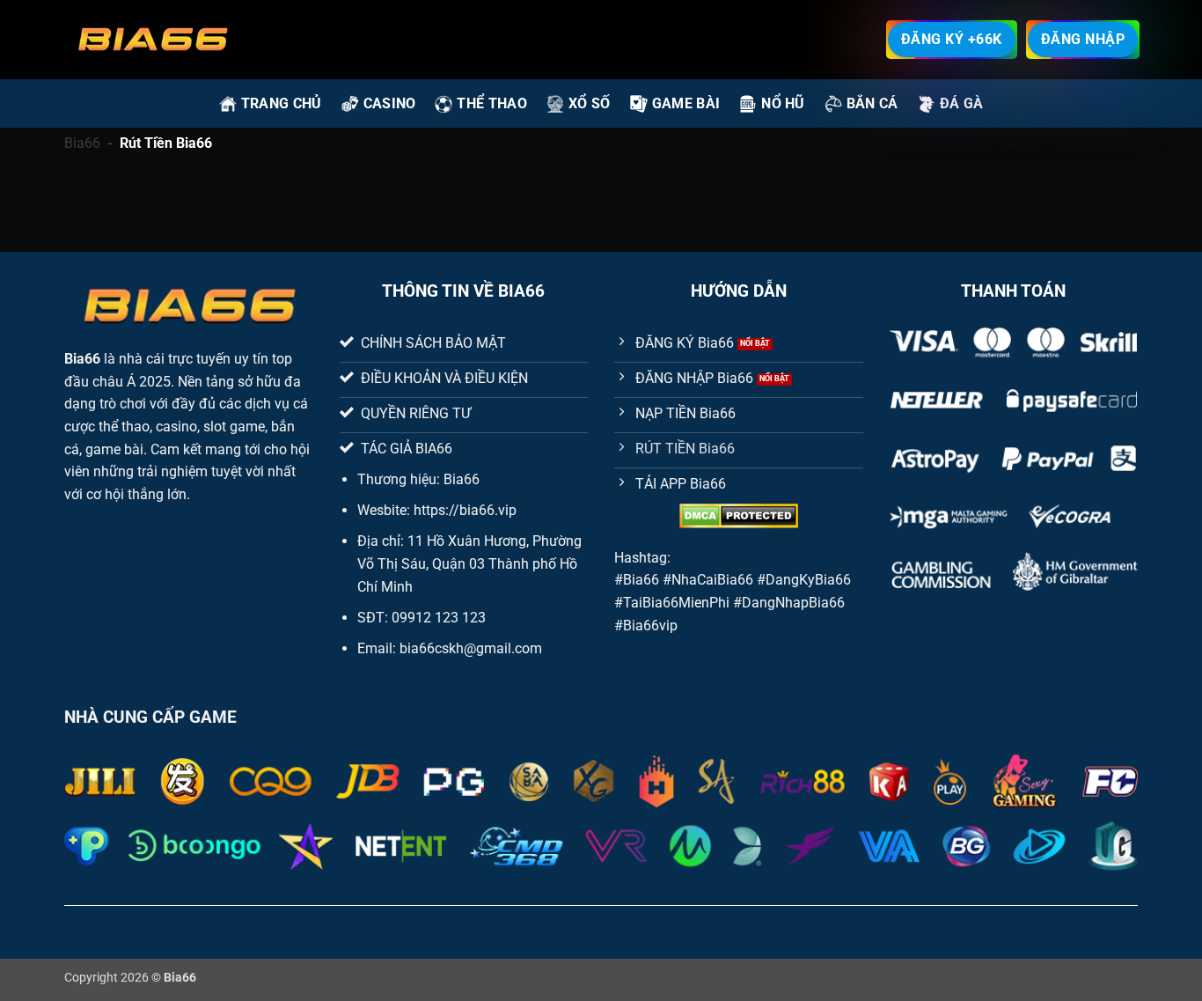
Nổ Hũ (783, 103)
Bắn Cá (872, 103)
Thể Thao (492, 103)
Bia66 (82, 143)
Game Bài (686, 103)
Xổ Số (589, 103)
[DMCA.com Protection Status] (738, 516)
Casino (389, 103)
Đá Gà (962, 103)
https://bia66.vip (465, 510)
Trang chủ (281, 103)
